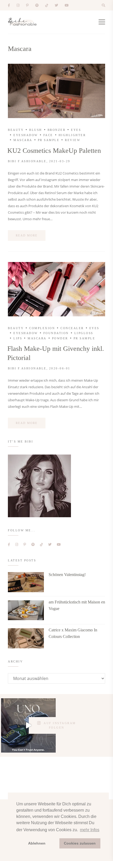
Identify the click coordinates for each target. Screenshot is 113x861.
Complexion (42, 328)
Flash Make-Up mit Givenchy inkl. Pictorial (55, 353)
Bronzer (57, 129)
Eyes (76, 129)
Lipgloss (83, 333)
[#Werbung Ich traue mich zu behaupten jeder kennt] (28, 725)
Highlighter (72, 135)
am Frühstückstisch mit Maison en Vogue (77, 605)
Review (72, 140)
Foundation (56, 333)
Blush (35, 129)
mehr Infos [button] (89, 830)
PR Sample (49, 140)
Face (48, 135)
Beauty (16, 129)
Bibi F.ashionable (27, 161)
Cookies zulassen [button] (80, 843)
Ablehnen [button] (36, 843)
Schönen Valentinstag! (67, 574)
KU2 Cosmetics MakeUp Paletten (54, 150)
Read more (27, 235)
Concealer (72, 328)
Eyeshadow (25, 135)
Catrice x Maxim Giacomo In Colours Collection (73, 633)
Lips (17, 338)
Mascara (22, 140)
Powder (60, 338)
